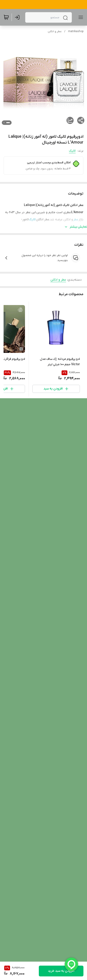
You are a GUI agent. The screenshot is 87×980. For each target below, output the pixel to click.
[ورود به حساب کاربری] (18, 17)
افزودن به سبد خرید (61, 971)
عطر (76, 219)
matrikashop (75, 31)
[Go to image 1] (8, 122)
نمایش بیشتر (78, 227)
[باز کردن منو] (79, 17)
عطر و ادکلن (55, 31)
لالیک (72, 151)
